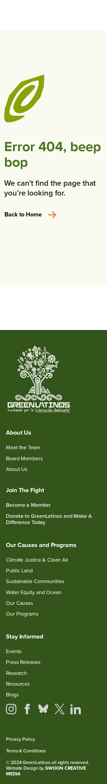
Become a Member (28, 505)
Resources (18, 684)
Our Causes (19, 603)
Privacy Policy (20, 739)
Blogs (12, 694)
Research (16, 673)
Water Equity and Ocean (34, 592)
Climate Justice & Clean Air (37, 560)
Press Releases (23, 662)
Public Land (19, 570)
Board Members (24, 458)
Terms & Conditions (25, 751)
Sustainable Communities (35, 581)
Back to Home (23, 214)
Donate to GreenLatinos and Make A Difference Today (49, 519)
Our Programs (22, 614)
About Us (16, 469)
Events (13, 651)
